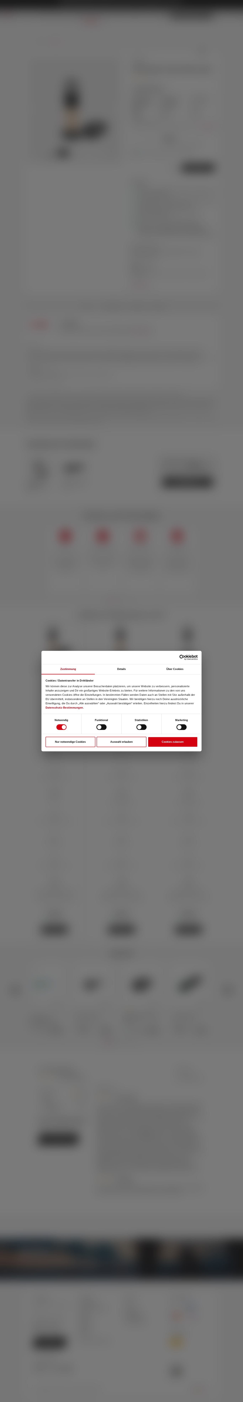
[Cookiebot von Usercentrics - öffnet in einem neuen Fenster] (182, 657)
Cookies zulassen (173, 741)
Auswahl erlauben (121, 741)
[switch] (101, 727)
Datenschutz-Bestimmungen (64, 707)
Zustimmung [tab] (68, 668)
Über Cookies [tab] (174, 668)
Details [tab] (121, 668)
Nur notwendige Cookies (70, 741)
